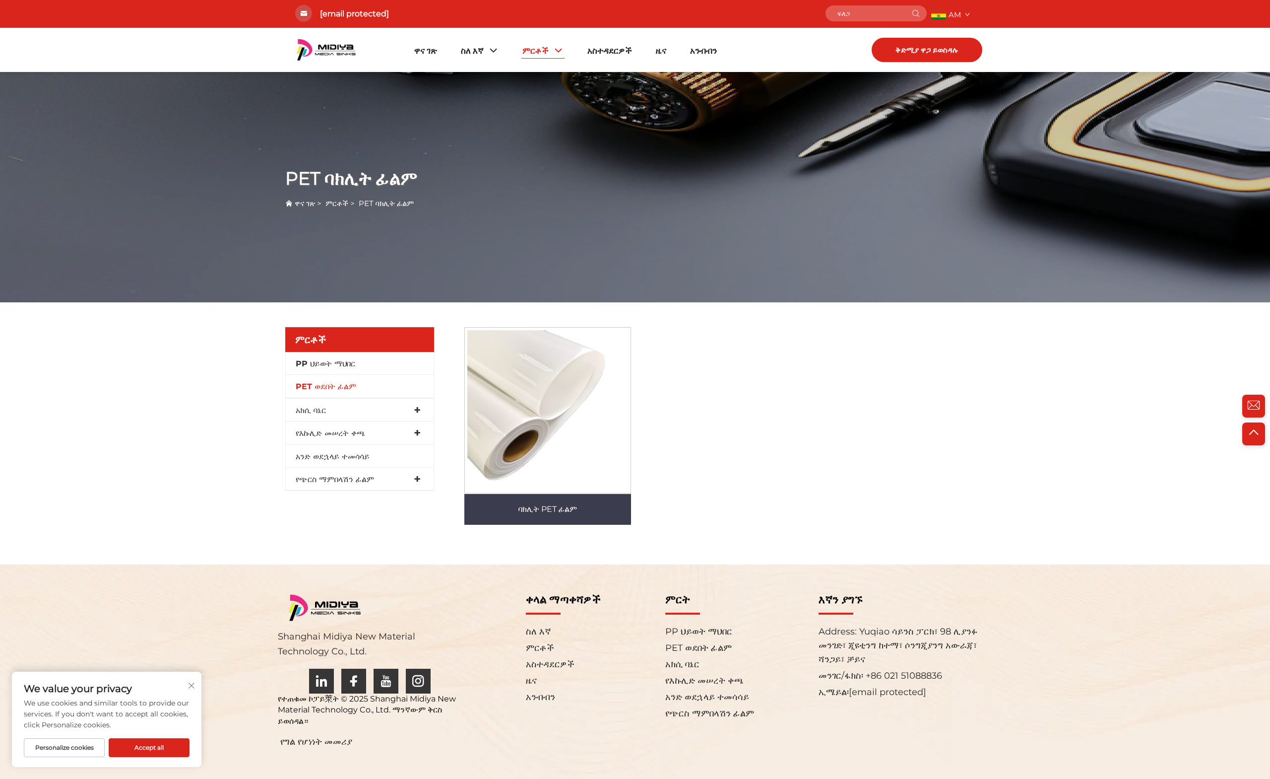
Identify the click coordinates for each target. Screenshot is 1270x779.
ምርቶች (535, 51)
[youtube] (386, 681)
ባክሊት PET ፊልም (547, 509)
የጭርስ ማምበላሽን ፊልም (335, 479)
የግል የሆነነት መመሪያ (316, 741)
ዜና (661, 51)
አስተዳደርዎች (609, 51)
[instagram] (418, 681)
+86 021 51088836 (902, 675)
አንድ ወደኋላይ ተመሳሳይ (333, 456)
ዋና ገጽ (425, 51)
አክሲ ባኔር (311, 410)
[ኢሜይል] (1253, 406)
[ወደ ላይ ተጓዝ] (1253, 434)
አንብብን (703, 51)
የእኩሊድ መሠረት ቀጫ (330, 433)
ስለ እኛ (472, 51)
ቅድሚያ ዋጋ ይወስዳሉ (926, 50)
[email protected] (354, 13)
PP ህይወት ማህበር (325, 363)
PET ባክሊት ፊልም (386, 203)
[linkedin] (321, 681)
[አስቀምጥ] (916, 13)
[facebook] (353, 681)
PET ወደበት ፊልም (326, 386)
